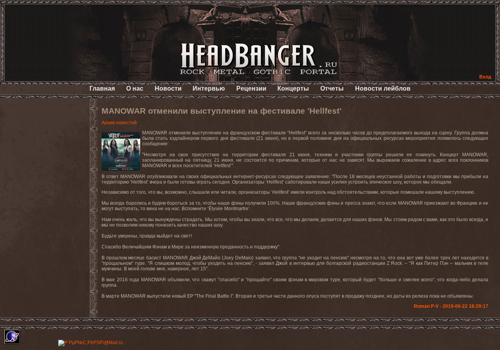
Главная (102, 88)
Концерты (293, 88)
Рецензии (251, 88)
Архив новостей (119, 122)
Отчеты (332, 88)
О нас (134, 88)
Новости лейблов (383, 88)
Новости (168, 88)
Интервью (209, 88)
